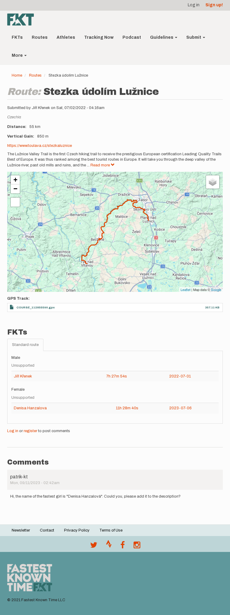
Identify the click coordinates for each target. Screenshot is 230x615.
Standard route (25, 345)
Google (216, 289)
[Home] (22, 20)
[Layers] (212, 182)
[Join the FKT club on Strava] (109, 546)
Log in (193, 5)
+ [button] (15, 179)
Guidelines (162, 37)
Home (17, 75)
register (30, 431)
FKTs (17, 37)
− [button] (15, 188)
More (18, 55)
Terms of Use (110, 530)
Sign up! (214, 5)
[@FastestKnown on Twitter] (93, 546)
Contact (47, 530)
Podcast (131, 37)
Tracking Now (99, 37)
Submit (194, 37)
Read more (100, 165)
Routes (40, 37)
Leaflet (185, 289)
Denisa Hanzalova (30, 408)
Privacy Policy (77, 530)
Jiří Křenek (23, 376)
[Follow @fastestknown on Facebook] (122, 546)
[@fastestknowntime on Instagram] (137, 546)
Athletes (66, 37)
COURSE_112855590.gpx (35, 307)
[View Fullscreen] (15, 202)
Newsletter (21, 530)
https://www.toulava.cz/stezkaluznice (39, 146)
